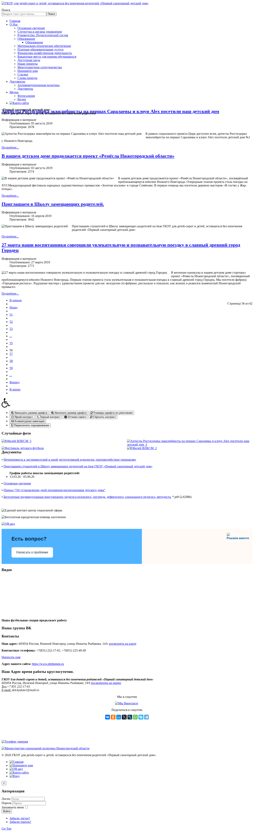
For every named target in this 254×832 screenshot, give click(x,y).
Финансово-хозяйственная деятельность (44, 53)
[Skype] (141, 717)
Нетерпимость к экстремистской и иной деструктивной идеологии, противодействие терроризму (70, 459)
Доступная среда (28, 60)
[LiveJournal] (129, 717)
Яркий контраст (23, 417)
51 (11, 314)
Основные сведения (31, 28)
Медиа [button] (14, 92)
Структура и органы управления (39, 31)
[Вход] (14, 776)
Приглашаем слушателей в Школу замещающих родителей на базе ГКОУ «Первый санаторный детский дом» (78, 466)
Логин (6, 798)
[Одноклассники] (113, 717)
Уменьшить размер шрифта (30, 412)
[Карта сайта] (19, 103)
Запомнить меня (13, 807)
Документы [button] (17, 81)
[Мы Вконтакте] (126, 703)
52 (11, 321)
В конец (15, 389)
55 (11, 343)
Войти (6, 811)
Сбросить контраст (104, 417)
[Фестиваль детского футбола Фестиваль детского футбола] (23, 448)
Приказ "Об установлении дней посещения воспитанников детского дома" (54, 490)
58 (11, 361)
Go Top (6, 828)
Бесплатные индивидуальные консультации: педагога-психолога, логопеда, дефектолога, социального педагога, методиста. (87, 497)
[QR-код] (8, 523)
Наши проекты (27, 63)
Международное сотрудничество (39, 67)
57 (11, 353)
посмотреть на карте (122, 643)
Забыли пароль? (20, 821)
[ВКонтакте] (107, 717)
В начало (16, 300)
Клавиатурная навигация (29, 421)
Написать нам (11, 657)
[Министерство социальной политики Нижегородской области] (45, 748)
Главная (15, 21)
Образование (26, 38)
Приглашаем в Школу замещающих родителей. (53, 204)
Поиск (6, 10)
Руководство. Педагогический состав (42, 35)
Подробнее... (10, 147)
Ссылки (22, 74)
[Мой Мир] (118, 717)
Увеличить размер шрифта (70, 412)
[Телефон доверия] (15, 741)
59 (11, 368)
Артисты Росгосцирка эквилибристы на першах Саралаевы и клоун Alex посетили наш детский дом (110, 111)
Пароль (7, 803)
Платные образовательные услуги (40, 49)
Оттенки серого (76, 417)
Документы (25, 88)
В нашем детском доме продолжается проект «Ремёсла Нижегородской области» (88, 156)
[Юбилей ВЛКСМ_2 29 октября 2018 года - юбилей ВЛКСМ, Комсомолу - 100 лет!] (142, 448)
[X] (124, 717)
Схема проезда (27, 78)
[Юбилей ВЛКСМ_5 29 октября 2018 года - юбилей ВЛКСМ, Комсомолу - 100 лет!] (16, 441)
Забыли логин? (20, 818)
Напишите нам (27, 71)
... (11, 336)
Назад (13, 307)
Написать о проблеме (32, 552)
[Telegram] (146, 717)
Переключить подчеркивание (31, 425)
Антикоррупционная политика (38, 85)
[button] (127, 403)
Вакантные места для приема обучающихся (46, 56)
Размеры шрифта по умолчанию (113, 412)
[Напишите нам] (21, 765)
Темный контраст (49, 417)
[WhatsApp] (135, 717)
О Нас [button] (14, 24)
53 (11, 329)
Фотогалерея (26, 95)
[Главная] (16, 761)
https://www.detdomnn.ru (48, 664)
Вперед (14, 382)
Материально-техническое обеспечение (44, 46)
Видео (21, 99)
